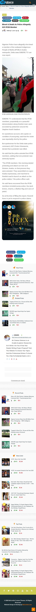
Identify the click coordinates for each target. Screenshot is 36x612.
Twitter (17, 18)
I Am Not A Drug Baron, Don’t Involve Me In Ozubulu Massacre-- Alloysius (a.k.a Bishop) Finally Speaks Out (22, 529)
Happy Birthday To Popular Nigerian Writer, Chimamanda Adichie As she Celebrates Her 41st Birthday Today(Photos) (22, 506)
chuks (8, 30)
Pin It (26, 18)
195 (21, 544)
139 (21, 497)
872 (16, 461)
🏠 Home (2, 6)
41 (12, 554)
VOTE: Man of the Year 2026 (18, 459)
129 (7, 554)
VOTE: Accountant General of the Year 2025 (22, 470)
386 (16, 510)
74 (21, 565)
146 (16, 565)
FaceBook (7, 18)
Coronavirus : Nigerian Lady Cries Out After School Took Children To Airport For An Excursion (22, 561)
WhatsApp (24, 20)
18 (21, 487)
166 (21, 472)
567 (16, 497)
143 (21, 510)
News (7, 6)
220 (21, 461)
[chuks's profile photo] (4, 30)
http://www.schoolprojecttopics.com (21, 337)
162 (16, 533)
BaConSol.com (27, 604)
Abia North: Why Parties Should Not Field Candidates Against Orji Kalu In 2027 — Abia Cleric (22, 483)
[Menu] (33, 5)
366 (16, 544)
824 (16, 472)
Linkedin (7, 20)
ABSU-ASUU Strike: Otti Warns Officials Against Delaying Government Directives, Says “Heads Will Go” (21, 282)
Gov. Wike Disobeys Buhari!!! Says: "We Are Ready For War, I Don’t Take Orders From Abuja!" (22, 540)
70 (21, 533)
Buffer (15, 20)
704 (16, 487)
